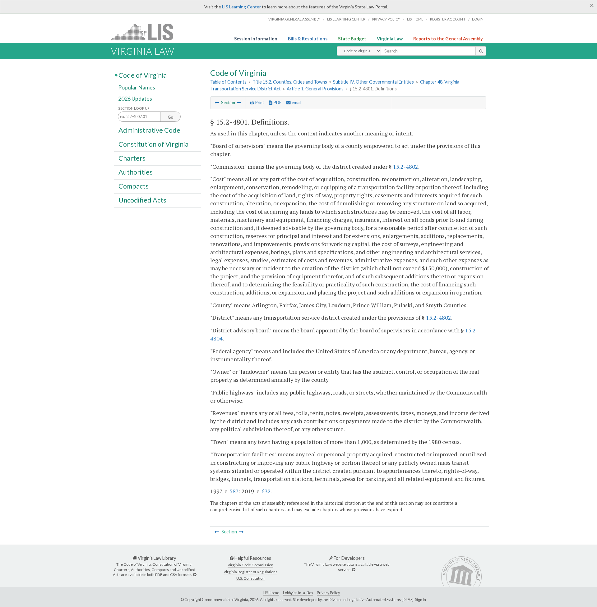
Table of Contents (228, 81)
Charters (132, 158)
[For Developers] (353, 569)
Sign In (420, 599)
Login (478, 19)
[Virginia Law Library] (194, 574)
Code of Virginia (142, 75)
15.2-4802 (405, 166)
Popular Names (136, 87)
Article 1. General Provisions (315, 88)
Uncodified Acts (142, 200)
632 (266, 491)
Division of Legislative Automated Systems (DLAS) (371, 599)
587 (234, 491)
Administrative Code (149, 130)
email (296, 102)
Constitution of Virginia (153, 144)
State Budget (352, 38)
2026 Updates (135, 98)
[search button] (481, 51)
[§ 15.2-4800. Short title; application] (217, 102)
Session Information (255, 38)
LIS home (415, 19)
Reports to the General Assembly (448, 38)
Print (259, 102)
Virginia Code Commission (250, 565)
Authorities (135, 172)
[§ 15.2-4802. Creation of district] (239, 102)
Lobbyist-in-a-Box (298, 593)
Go (170, 117)
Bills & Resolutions (307, 38)
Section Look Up (134, 108)
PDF (276, 102)
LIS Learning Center (241, 6)
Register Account (447, 19)
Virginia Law (390, 38)
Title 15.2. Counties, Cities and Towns (289, 81)
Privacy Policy (386, 19)
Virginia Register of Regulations (250, 571)
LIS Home (271, 593)
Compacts (133, 186)
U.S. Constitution (250, 578)
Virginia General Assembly (294, 19)
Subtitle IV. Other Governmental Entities (373, 81)
